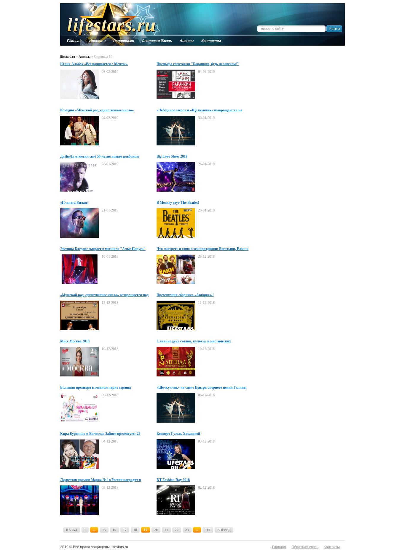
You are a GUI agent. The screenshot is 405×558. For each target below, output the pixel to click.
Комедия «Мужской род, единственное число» (97, 110)
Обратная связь (304, 547)
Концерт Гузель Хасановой (178, 434)
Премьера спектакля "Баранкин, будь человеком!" (198, 64)
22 (176, 530)
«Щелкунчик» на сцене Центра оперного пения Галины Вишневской (201, 387)
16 (114, 530)
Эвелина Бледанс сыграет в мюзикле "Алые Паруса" (103, 249)
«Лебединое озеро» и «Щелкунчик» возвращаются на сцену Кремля (199, 110)
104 (208, 530)
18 (135, 530)
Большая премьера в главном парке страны (95, 387)
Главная (279, 547)
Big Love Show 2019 (172, 156)
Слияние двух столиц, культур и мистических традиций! (194, 341)
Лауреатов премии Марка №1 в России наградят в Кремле (100, 480)
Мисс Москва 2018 (75, 341)
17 (125, 530)
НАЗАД (71, 530)
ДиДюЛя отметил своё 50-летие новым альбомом (99, 156)
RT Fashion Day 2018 (173, 480)
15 (104, 530)
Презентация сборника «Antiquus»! (185, 295)
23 (187, 530)
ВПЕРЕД (224, 530)
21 (166, 530)
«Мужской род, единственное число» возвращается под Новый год (104, 295)
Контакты (332, 547)
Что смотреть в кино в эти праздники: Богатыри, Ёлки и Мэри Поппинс (202, 249)
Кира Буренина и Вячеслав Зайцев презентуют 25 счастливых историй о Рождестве (100, 434)
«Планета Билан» (74, 203)
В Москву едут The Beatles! (178, 203)
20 (156, 530)
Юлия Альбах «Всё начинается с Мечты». (94, 64)
